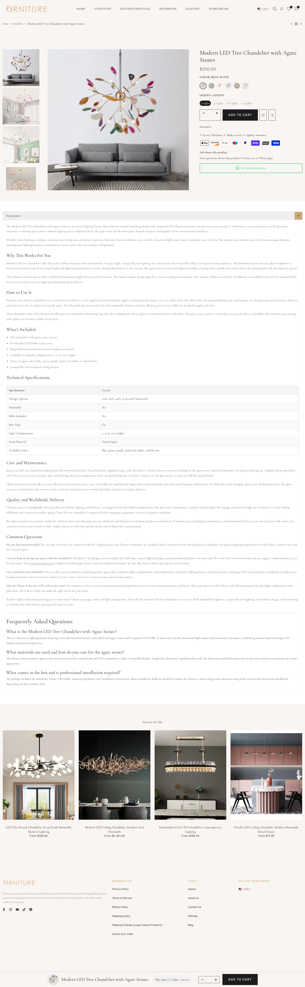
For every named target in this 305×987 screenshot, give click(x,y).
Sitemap (193, 915)
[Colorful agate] (245, 85)
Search (192, 888)
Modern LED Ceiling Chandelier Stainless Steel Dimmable (114, 829)
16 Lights (232, 103)
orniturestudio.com (41, 563)
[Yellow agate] (237, 85)
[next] (188, 119)
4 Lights (218, 103)
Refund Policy (120, 906)
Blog (190, 924)
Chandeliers (18, 23)
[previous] (48, 119)
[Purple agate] (228, 85)
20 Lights (246, 103)
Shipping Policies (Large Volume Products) (137, 924)
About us (193, 897)
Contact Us (194, 906)
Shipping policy (121, 915)
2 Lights (205, 103)
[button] (263, 115)
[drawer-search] (275, 9)
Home (5, 23)
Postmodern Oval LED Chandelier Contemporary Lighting (190, 829)
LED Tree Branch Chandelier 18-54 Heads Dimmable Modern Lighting (38, 829)
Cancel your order (122, 933)
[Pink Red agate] (220, 85)
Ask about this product (253, 168)
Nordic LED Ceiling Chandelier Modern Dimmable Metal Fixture (266, 829)
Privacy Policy (120, 888)
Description (205, 126)
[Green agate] (211, 85)
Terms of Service (122, 897)
